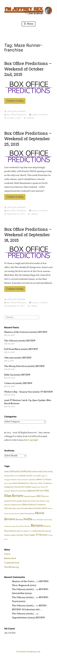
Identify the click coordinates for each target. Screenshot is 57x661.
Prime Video (15, 526)
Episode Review (35, 490)
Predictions (8, 526)
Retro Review (25, 526)
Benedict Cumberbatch (29, 480)
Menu (30, 23)
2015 (6, 471)
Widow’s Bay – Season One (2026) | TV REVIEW (28, 391)
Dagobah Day (35, 487)
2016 (11, 471)
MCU (44, 508)
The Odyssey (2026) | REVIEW (20, 340)
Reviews (47, 526)
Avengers (7, 480)
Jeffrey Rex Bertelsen (16, 111)
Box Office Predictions (16, 114)
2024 (6, 475)
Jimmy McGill (9, 501)
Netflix (27, 519)
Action (34, 476)
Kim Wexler (40, 501)
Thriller (32, 535)
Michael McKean (14, 514)
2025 (11, 475)
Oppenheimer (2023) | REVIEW (28, 617)
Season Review (39, 531)
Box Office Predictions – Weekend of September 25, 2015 (28, 138)
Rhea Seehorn (10, 531)
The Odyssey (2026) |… (24, 589)
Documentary (21, 491)
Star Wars (24, 535)
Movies (19, 519)
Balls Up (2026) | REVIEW (17, 374)
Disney (13, 491)
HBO (39, 496)
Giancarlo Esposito (30, 496)
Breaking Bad (8, 487)
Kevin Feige (32, 501)
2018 (23, 471)
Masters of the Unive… (24, 581)
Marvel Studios (35, 508)
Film (47, 490)
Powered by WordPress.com (28, 652)
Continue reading (15, 101)
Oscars (40, 519)
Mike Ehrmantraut (27, 513)
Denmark (7, 491)
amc (39, 475)
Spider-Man (15, 535)
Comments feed (11, 562)
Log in (7, 554)
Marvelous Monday (20, 508)
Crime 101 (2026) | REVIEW (18, 383)
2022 (44, 471)
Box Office (30, 483)
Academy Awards (25, 476)
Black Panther (8, 483)
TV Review (42, 535)
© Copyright (32, 440)
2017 (17, 471)
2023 (50, 471)
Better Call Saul (44, 479)
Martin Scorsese (16, 505)
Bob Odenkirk (20, 483)
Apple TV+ (44, 476)
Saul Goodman (22, 531)
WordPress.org (11, 567)
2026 (15, 476)
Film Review (13, 495)
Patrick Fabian (47, 520)
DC (47, 487)
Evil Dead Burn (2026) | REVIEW (21, 349)
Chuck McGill (19, 487)
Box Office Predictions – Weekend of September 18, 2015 (28, 234)
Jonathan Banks (21, 501)
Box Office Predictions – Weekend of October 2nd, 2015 (28, 68)
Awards (13, 480)
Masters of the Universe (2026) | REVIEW (25, 332)
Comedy (27, 487)
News (34, 520)
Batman (19, 480)
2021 (40, 471)
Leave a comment (39, 114)
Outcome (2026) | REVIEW (18, 357)
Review (37, 525)
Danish (43, 487)
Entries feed (10, 558)
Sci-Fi (30, 531)
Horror (45, 496)
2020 (34, 471)
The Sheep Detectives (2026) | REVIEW (24, 366)
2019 (28, 471)
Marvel (26, 504)
